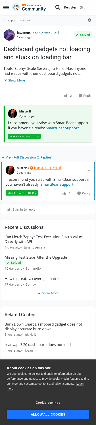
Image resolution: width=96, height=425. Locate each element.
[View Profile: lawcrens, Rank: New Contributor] (9, 35)
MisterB (25, 111)
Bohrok (31, 284)
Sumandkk (33, 268)
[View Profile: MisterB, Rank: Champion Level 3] (10, 170)
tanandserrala (34, 247)
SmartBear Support (62, 128)
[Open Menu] (89, 20)
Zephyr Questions (19, 20)
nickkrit (30, 334)
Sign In (85, 7)
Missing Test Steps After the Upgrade (36, 257)
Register (70, 7)
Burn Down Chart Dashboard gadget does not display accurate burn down (43, 326)
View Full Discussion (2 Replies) (29, 157)
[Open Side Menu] (6, 7)
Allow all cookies (48, 414)
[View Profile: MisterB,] (12, 113)
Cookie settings (48, 402)
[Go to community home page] (29, 7)
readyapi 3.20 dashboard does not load (38, 344)
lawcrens (24, 33)
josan (29, 350)
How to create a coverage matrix (32, 278)
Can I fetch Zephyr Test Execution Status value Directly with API (43, 239)
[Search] (58, 7)
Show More (16, 80)
